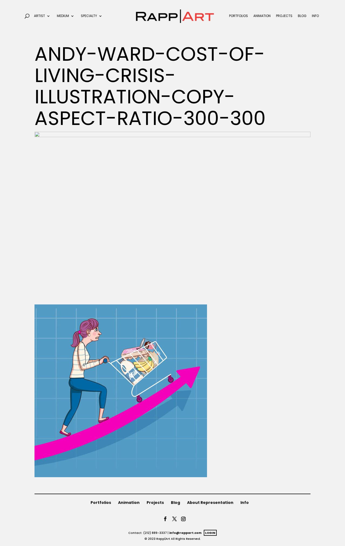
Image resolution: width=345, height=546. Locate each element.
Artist (39, 16)
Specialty (89, 16)
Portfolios (238, 16)
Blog (302, 16)
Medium (63, 16)
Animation (262, 16)
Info (315, 16)
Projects (284, 16)
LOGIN (210, 533)
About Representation (210, 502)
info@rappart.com (185, 533)
